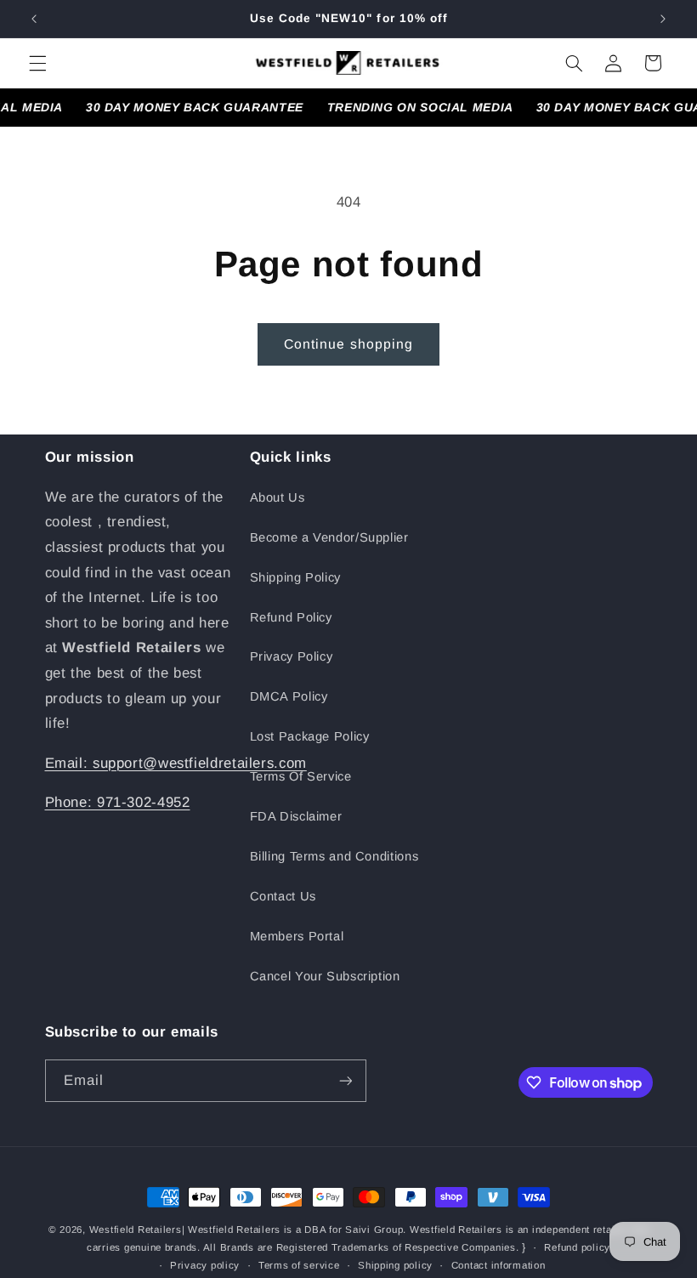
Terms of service (299, 1265)
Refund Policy (291, 617)
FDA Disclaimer (296, 816)
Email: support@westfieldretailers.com (176, 763)
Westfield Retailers (135, 1229)
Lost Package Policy (310, 736)
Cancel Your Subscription (325, 976)
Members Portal (297, 936)
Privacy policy (205, 1265)
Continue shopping (348, 344)
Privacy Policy (291, 656)
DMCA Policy (289, 696)
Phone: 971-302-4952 (117, 802)
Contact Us (283, 896)
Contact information (498, 1265)
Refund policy (577, 1247)
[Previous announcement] (34, 18)
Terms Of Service (301, 776)
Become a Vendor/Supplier (329, 537)
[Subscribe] (345, 1080)
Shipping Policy (295, 577)
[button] (37, 62)
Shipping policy (395, 1265)
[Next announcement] (663, 18)
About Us (277, 497)
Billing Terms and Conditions (334, 856)
